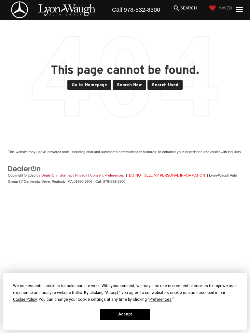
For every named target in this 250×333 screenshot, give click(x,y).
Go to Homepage (89, 84)
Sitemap (66, 175)
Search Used (165, 84)
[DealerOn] (24, 168)
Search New (129, 84)
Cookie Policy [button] (25, 299)
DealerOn (49, 175)
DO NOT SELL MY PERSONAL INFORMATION (167, 175)
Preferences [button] (160, 299)
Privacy (81, 175)
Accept (125, 314)
